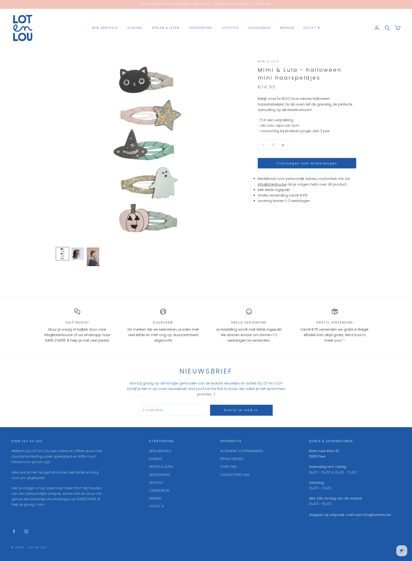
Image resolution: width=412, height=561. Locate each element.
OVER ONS (228, 466)
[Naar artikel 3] (93, 257)
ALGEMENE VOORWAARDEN (241, 451)
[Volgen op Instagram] (26, 531)
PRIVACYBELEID (231, 458)
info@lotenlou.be (272, 184)
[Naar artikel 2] (77, 253)
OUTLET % (312, 28)
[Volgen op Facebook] (13, 531)
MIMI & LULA (268, 61)
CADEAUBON (259, 28)
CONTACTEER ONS (234, 474)
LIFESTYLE (230, 28)
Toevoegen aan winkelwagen (307, 163)
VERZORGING (200, 28)
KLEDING (135, 28)
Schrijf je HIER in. (241, 410)
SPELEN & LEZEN (166, 28)
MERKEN (287, 28)
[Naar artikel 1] (62, 253)
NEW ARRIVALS (105, 28)
